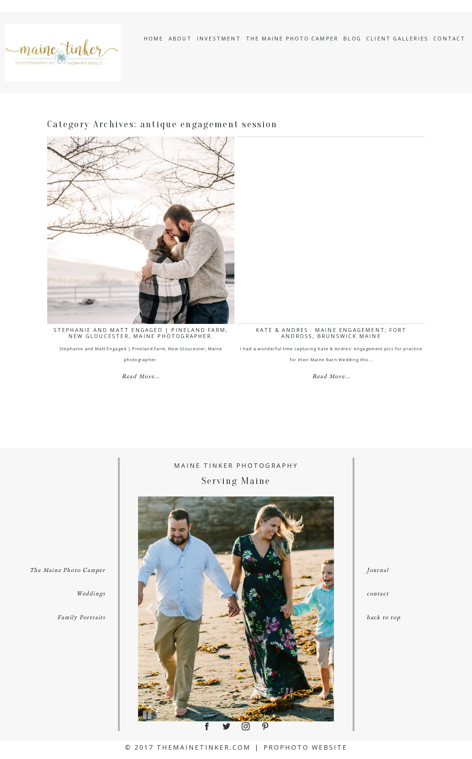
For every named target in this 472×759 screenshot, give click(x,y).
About (180, 38)
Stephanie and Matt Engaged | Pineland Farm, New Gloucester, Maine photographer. (141, 333)
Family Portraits (81, 617)
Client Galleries (397, 38)
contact (378, 594)
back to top (384, 617)
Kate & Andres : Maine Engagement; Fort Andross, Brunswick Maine (331, 333)
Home (153, 38)
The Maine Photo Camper (292, 38)
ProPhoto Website (305, 747)
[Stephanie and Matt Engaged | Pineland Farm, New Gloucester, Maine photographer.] (140, 230)
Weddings (90, 594)
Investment (219, 38)
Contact (449, 38)
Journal (378, 570)
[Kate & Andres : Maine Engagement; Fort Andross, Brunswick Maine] (331, 230)
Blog (352, 38)
